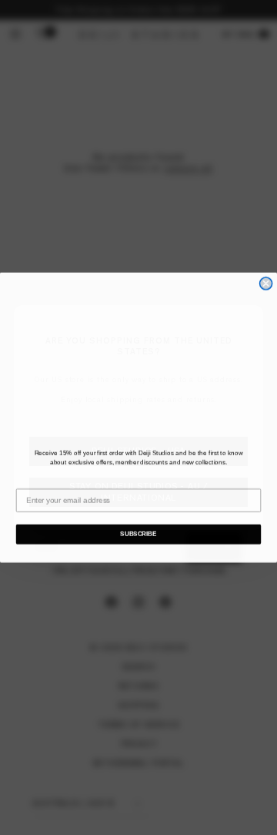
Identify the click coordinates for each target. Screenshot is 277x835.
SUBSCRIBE (138, 534)
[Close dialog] (266, 283)
